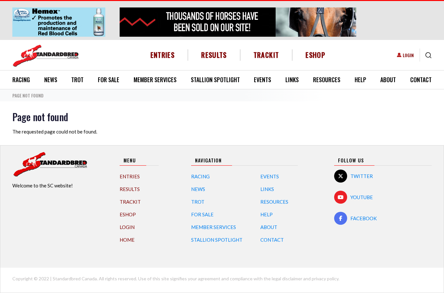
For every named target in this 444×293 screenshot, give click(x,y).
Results (214, 55)
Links (292, 79)
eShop (315, 55)
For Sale (108, 79)
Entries (162, 55)
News (50, 79)
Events (262, 79)
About (388, 79)
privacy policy (325, 278)
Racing (21, 79)
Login (408, 55)
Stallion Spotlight (215, 79)
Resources (326, 79)
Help (360, 79)
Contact (421, 79)
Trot (77, 79)
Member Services (155, 79)
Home (127, 240)
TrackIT (266, 55)
